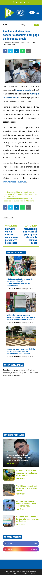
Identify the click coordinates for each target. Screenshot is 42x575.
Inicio (8, 573)
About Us (16, 573)
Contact (33, 573)
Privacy (25, 573)
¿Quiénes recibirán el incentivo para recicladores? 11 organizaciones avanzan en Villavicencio (20, 194)
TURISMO (30, 25)
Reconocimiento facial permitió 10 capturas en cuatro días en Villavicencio (19, 200)
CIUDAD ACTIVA (9, 45)
